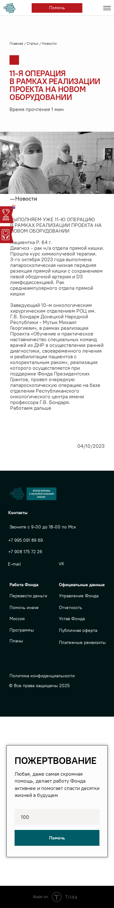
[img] (10, 8)
